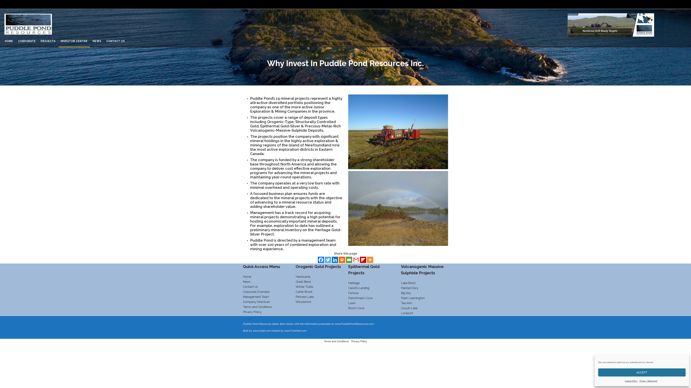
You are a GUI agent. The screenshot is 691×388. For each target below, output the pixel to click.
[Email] (349, 260)
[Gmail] (356, 260)
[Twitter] (328, 260)
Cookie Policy (631, 381)
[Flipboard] (363, 260)
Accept (641, 372)
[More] (370, 260)
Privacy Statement (648, 381)
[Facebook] (321, 260)
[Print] (342, 260)
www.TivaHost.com (295, 330)
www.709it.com (261, 330)
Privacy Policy (359, 341)
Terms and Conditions (336, 341)
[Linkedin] (335, 260)
